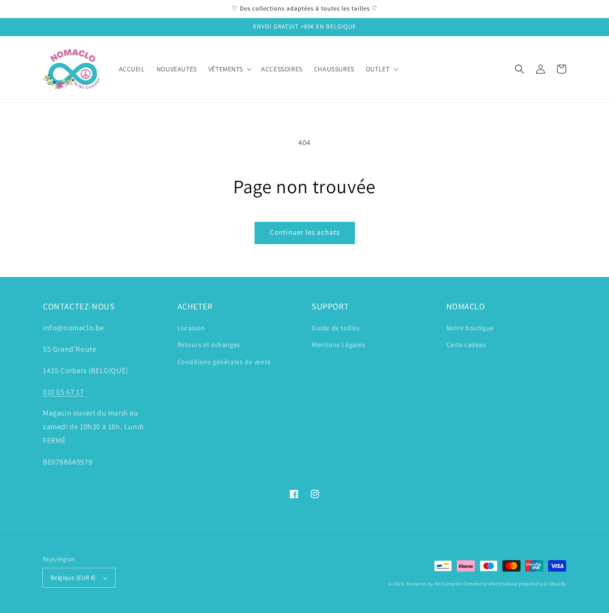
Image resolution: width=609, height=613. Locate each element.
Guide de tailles (336, 328)
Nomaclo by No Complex (434, 584)
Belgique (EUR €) (73, 577)
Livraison (191, 328)
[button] (519, 69)
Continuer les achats (305, 232)
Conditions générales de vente (224, 361)
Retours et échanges (208, 344)
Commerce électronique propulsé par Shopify (514, 584)
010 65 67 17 (63, 392)
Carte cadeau (466, 344)
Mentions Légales (338, 344)
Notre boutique (470, 328)
